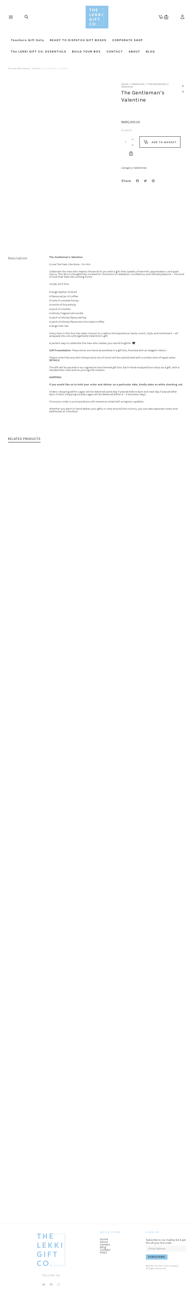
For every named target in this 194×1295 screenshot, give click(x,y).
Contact (105, 1250)
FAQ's (103, 1252)
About (104, 1242)
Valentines (138, 84)
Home (124, 84)
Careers (105, 1244)
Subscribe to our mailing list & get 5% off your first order (166, 1241)
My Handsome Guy (26, 1015)
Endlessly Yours (24, 821)
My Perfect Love (24, 1208)
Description (17, 258)
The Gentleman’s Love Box (33, 627)
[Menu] (11, 17)
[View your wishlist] (166, 17)
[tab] (26, 258)
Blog (103, 1247)
